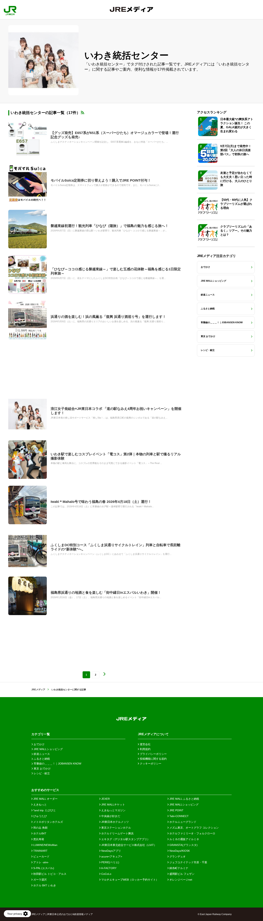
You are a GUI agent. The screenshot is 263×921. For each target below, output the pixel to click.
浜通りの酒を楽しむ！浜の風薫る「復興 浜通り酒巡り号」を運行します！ (108, 317)
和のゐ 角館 (40, 828)
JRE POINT (176, 810)
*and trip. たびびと (44, 810)
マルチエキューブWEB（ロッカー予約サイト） (129, 880)
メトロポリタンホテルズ (48, 822)
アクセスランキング (211, 112)
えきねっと (40, 804)
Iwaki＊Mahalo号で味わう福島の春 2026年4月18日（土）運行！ (101, 502)
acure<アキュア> (111, 856)
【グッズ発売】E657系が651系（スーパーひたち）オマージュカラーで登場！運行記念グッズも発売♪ (115, 135)
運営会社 (145, 744)
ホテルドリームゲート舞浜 (117, 833)
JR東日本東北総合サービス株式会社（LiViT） (129, 845)
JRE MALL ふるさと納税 (184, 799)
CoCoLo (106, 874)
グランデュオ (177, 856)
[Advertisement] (95, 367)
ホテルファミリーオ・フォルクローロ (192, 833)
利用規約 (145, 749)
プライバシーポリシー (153, 753)
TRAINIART (40, 851)
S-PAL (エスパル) (43, 868)
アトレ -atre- (41, 862)
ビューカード (41, 856)
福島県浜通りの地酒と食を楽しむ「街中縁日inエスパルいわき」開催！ (106, 592)
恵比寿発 (38, 839)
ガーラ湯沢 (40, 880)
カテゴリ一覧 (40, 734)
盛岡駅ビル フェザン (181, 874)
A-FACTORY (108, 868)
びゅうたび (40, 816)
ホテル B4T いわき (44, 885)
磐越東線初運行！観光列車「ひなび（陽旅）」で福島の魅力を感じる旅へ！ (109, 226)
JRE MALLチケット (113, 804)
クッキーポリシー (150, 763)
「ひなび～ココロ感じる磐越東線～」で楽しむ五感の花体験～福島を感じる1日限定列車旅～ (116, 271)
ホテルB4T (39, 833)
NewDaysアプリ (111, 851)
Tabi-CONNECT (179, 816)
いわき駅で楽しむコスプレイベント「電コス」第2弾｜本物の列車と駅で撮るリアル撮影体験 (116, 456)
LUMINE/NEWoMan (45, 845)
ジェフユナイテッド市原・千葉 (188, 862)
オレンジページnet (180, 880)
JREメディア (38, 689)
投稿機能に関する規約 (153, 758)
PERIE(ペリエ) (110, 862)
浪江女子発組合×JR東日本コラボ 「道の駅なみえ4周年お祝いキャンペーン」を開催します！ (116, 411)
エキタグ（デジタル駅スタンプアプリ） (125, 839)
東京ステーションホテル (116, 828)
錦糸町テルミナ (178, 868)
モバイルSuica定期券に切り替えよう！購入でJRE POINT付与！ (101, 180)
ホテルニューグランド (182, 822)
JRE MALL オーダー (45, 799)
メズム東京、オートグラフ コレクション (194, 828)
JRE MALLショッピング (184, 804)
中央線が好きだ (110, 816)
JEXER (105, 799)
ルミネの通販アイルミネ (184, 839)
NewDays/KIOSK (179, 851)
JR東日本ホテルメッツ (115, 822)
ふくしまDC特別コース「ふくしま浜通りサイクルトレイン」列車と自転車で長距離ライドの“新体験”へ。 (115, 547)
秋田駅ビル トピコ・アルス (49, 874)
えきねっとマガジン (113, 810)
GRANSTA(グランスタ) (183, 845)
